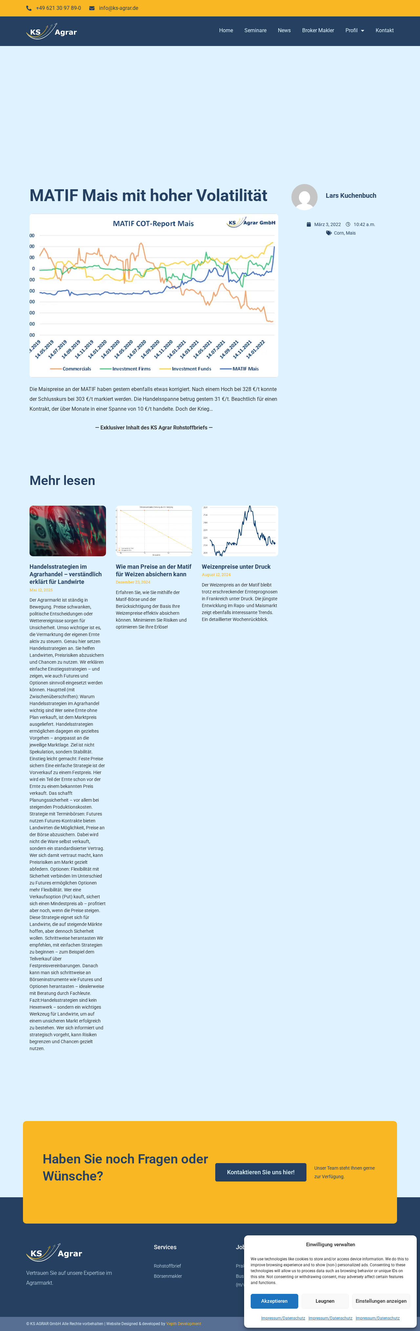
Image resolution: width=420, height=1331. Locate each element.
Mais (351, 233)
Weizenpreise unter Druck (236, 566)
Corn (339, 233)
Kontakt (385, 30)
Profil (352, 30)
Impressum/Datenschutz (283, 1318)
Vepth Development (183, 1323)
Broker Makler (318, 30)
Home (226, 30)
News (284, 30)
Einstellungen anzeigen (381, 1301)
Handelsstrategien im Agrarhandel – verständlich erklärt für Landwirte (66, 574)
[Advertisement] (210, 112)
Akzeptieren (274, 1301)
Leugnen (325, 1301)
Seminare (255, 30)
